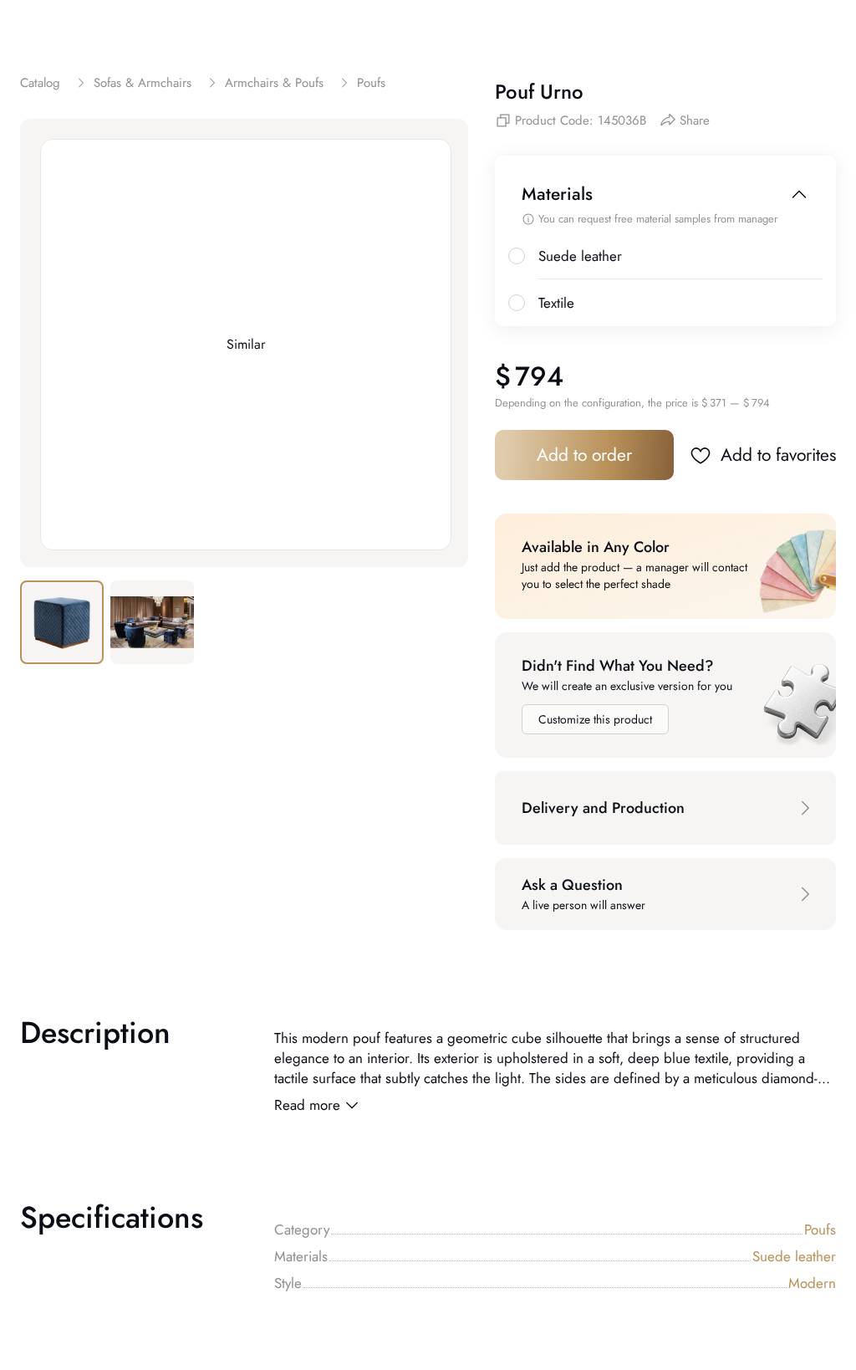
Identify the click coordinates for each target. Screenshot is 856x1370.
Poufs (820, 1229)
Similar (246, 344)
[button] (665, 808)
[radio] (516, 256)
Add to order (584, 455)
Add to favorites (778, 455)
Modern (812, 1283)
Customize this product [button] (595, 719)
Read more (307, 1105)
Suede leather (794, 1256)
